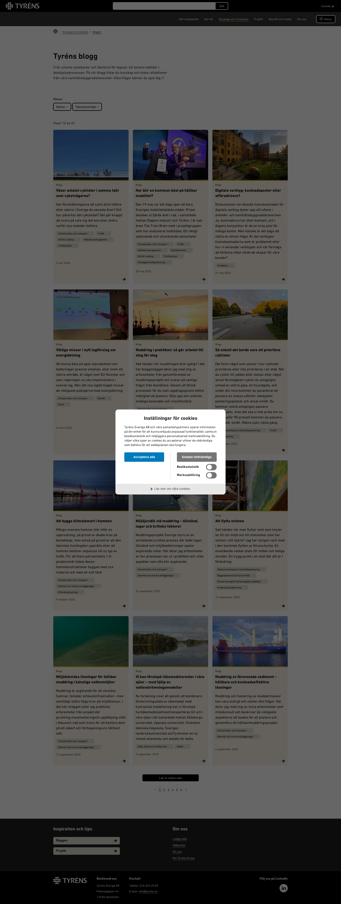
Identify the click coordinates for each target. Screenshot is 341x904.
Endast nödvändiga (197, 457)
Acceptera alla (144, 457)
